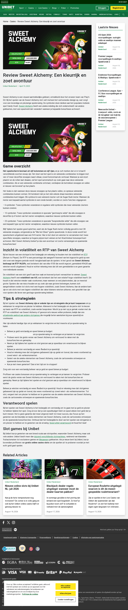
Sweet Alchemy (26, 106)
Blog (5, 14)
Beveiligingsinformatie (61, 537)
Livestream (33, 14)
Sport (21, 8)
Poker (63, 8)
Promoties (74, 8)
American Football (105, 14)
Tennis (64, 14)
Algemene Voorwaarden (28, 537)
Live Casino (43, 8)
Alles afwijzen (65, 593)
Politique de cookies (30, 594)
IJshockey (117, 14)
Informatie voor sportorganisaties (92, 537)
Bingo (54, 8)
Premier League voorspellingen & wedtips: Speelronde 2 (110, 59)
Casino (31, 8)
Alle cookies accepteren (65, 586)
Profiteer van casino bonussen (19, 334)
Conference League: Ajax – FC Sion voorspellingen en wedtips (110, 93)
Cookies (75, 537)
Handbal (94, 14)
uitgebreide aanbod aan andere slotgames (21, 315)
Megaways (44, 439)
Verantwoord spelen (10, 537)
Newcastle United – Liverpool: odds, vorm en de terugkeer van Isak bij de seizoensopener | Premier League (109, 115)
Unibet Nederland (10, 86)
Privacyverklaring (45, 537)
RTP (86, 254)
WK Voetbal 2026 (21, 14)
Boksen (86, 14)
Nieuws (41, 14)
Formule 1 (57, 14)
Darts (71, 14)
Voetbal (49, 14)
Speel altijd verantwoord (60, 423)
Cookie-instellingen (66, 599)
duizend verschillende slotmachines (49, 436)
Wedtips (11, 14)
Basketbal (78, 14)
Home (5, 21)
